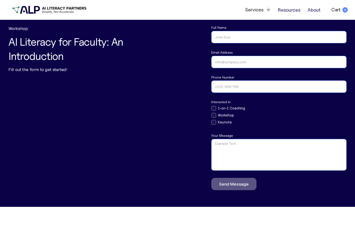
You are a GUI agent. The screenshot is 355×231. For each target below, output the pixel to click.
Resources (289, 10)
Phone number (222, 77)
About (314, 10)
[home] (49, 10)
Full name (219, 27)
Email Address (222, 52)
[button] (257, 9)
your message (222, 135)
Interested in (221, 102)
